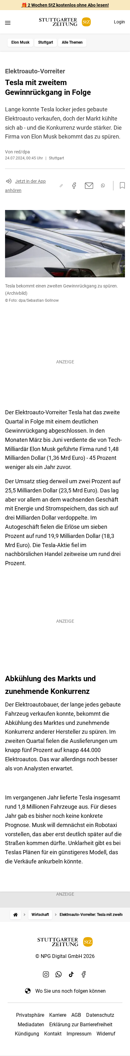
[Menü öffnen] (7, 23)
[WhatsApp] (59, 974)
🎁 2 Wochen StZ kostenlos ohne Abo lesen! (65, 5)
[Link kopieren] (61, 186)
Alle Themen (72, 42)
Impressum (79, 1034)
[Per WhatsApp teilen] (103, 185)
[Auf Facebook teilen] (74, 185)
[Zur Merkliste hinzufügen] (120, 185)
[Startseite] (15, 914)
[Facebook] (84, 974)
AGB (76, 1015)
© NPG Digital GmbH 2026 (65, 956)
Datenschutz (100, 1015)
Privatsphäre (30, 1015)
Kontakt (53, 1034)
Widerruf (106, 1034)
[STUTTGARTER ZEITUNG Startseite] (65, 22)
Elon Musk (20, 42)
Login (119, 21)
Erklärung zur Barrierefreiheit (80, 1025)
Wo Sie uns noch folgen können (70, 991)
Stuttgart (45, 42)
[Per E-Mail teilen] (89, 185)
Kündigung (27, 1034)
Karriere (57, 1015)
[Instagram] (46, 974)
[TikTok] (71, 974)
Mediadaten (31, 1025)
